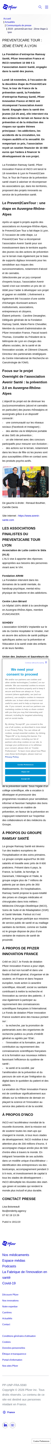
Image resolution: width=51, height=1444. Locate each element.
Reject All (25, 772)
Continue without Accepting (36, 662)
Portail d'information (12, 1360)
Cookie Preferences (41, 1441)
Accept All (25, 779)
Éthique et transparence (14, 1354)
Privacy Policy (12, 757)
